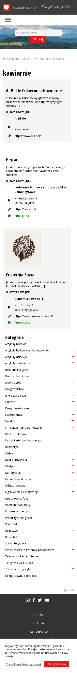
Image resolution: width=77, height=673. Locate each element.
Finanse (10, 402)
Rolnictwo (11, 530)
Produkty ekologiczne (19, 518)
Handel (9, 421)
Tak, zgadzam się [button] (56, 664)
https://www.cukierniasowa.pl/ (34, 316)
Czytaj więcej (20, 112)
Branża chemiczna (17, 376)
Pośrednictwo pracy (17, 505)
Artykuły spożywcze (17, 363)
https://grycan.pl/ (25, 209)
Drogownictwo (14, 389)
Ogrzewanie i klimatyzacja (21, 492)
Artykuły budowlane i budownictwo (27, 350)
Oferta (38, 623)
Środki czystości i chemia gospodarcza (29, 550)
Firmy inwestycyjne (17, 408)
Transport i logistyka (18, 569)
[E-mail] (29, 600)
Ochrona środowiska (18, 479)
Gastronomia (13, 415)
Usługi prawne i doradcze (21, 576)
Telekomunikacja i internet (22, 556)
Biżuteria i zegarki (16, 370)
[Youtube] (48, 600)
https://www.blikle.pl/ (28, 136)
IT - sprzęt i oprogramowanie (23, 427)
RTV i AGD (11, 537)
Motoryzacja (13, 473)
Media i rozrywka (16, 460)
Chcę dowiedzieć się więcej (23, 664)
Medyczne (11, 466)
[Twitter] (41, 600)
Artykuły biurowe (15, 344)
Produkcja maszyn (17, 511)
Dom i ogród (13, 382)
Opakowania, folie (16, 498)
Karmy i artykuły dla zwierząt (23, 440)
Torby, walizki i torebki (19, 563)
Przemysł (11, 524)
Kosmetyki (12, 447)
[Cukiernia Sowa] (37, 248)
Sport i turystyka (15, 543)
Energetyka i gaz (15, 395)
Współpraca (39, 631)
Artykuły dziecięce (16, 357)
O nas (38, 615)
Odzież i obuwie (15, 485)
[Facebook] (35, 600)
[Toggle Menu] (8, 19)
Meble (9, 453)
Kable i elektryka (15, 434)
